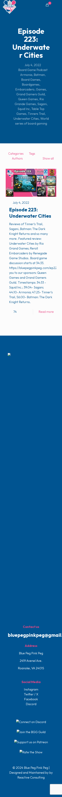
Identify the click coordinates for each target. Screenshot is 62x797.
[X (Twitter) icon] (27, 784)
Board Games (30, 80)
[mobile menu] (57, 5)
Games (41, 89)
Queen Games (28, 99)
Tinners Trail (36, 114)
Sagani (42, 104)
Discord (31, 704)
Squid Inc (24, 109)
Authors (17, 158)
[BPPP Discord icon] (38, 784)
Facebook (31, 699)
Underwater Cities (26, 119)
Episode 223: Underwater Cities (30, 213)
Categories (16, 154)
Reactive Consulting (31, 777)
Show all (48, 158)
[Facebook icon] (24, 784)
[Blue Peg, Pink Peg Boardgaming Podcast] (9, 4)
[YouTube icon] (31, 784)
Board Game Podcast (33, 70)
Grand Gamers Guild (30, 94)
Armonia (26, 75)
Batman (39, 75)
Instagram (31, 689)
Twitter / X (31, 694)
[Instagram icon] (35, 784)
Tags (32, 154)
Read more (46, 312)
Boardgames (30, 84)
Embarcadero (24, 89)
